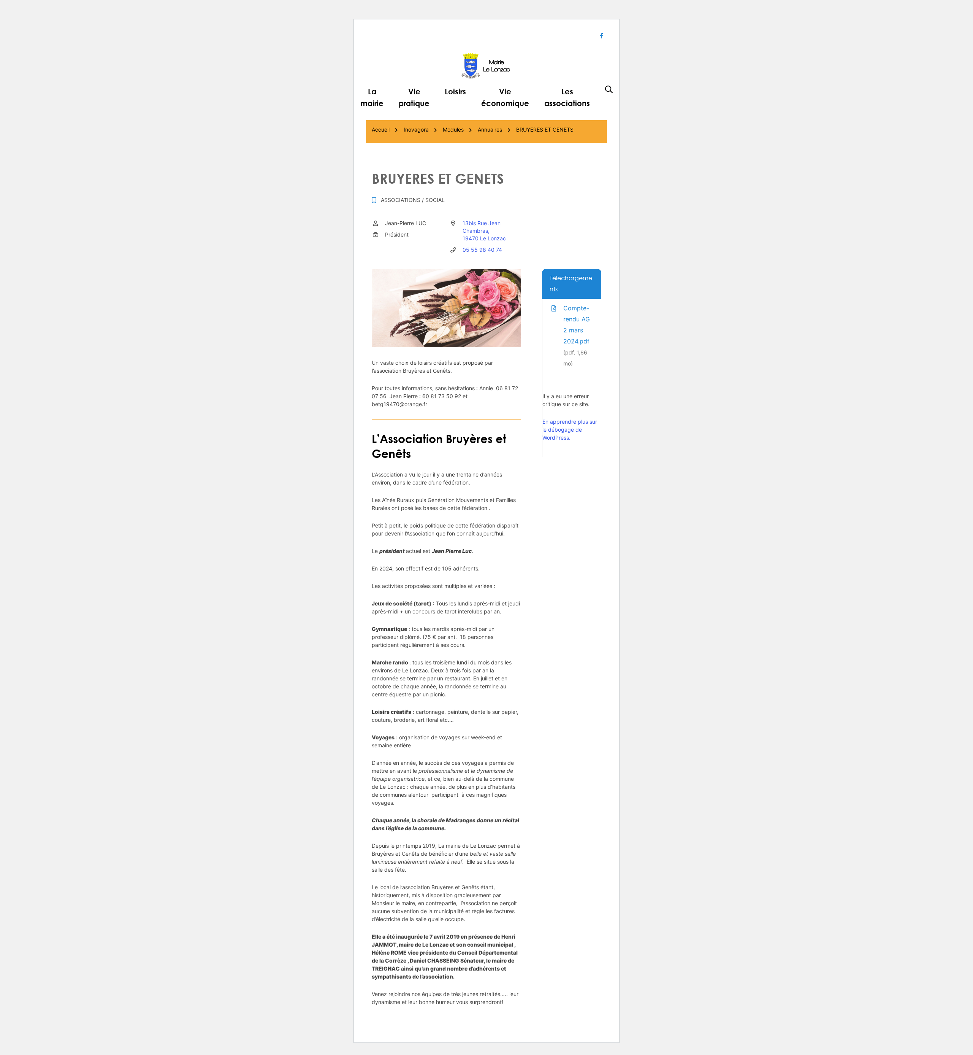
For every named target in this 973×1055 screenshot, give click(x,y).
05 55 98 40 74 (482, 249)
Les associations (567, 97)
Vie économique (505, 97)
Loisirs (455, 91)
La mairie (371, 97)
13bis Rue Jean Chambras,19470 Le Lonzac (484, 231)
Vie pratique (414, 97)
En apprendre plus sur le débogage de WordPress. (569, 429)
